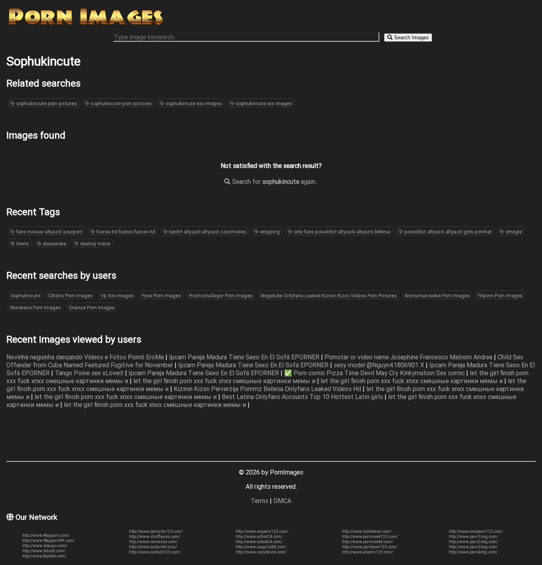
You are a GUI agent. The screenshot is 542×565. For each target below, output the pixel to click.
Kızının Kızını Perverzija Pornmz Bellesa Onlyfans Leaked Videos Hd (268, 389)
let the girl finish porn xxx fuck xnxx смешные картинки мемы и (225, 381)
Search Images (410, 37)
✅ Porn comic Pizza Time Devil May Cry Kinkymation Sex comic (375, 373)
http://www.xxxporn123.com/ (262, 531)
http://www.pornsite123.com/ (156, 531)
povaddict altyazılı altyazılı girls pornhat (447, 232)
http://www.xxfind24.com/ (259, 536)
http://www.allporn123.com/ (367, 552)
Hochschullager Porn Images (221, 296)
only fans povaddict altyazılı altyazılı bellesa (341, 232)
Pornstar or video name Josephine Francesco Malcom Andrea (409, 357)
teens (22, 244)
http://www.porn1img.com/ (473, 536)
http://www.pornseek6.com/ (367, 541)
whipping (269, 232)
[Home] (85, 25)
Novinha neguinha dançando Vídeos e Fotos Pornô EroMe (85, 357)
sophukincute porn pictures (46, 103)
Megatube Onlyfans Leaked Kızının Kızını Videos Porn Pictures (329, 296)
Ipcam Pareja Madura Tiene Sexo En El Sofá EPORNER (245, 357)
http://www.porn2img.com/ (473, 541)
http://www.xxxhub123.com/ (155, 552)
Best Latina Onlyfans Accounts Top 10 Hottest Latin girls (303, 397)
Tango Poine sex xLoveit (90, 373)
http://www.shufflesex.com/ (154, 536)
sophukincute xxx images (193, 103)
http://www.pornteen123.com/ (369, 547)
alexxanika (54, 244)
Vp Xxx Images (117, 296)
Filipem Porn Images (500, 296)
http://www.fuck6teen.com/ (367, 531)
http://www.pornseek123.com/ (370, 536)
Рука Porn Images (161, 296)
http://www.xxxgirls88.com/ (261, 547)
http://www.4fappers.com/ (46, 535)
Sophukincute (25, 296)
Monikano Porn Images (35, 307)
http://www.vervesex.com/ (153, 541)
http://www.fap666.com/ (44, 556)
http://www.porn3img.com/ (473, 547)
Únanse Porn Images (92, 307)
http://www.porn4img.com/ (473, 552)
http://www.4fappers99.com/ (48, 540)
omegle (513, 232)
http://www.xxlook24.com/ (259, 541)
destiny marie (94, 244)
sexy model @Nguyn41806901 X (380, 365)
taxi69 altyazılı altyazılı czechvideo (207, 232)
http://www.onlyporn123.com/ (476, 531)
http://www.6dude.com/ (43, 550)
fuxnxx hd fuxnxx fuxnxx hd (125, 232)
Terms (259, 501)
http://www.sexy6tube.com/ (261, 552)
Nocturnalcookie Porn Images (437, 296)
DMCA (282, 501)
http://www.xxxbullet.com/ (153, 547)
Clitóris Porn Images (70, 296)
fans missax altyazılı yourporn (49, 232)
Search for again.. (274, 181)
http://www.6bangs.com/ (44, 545)
